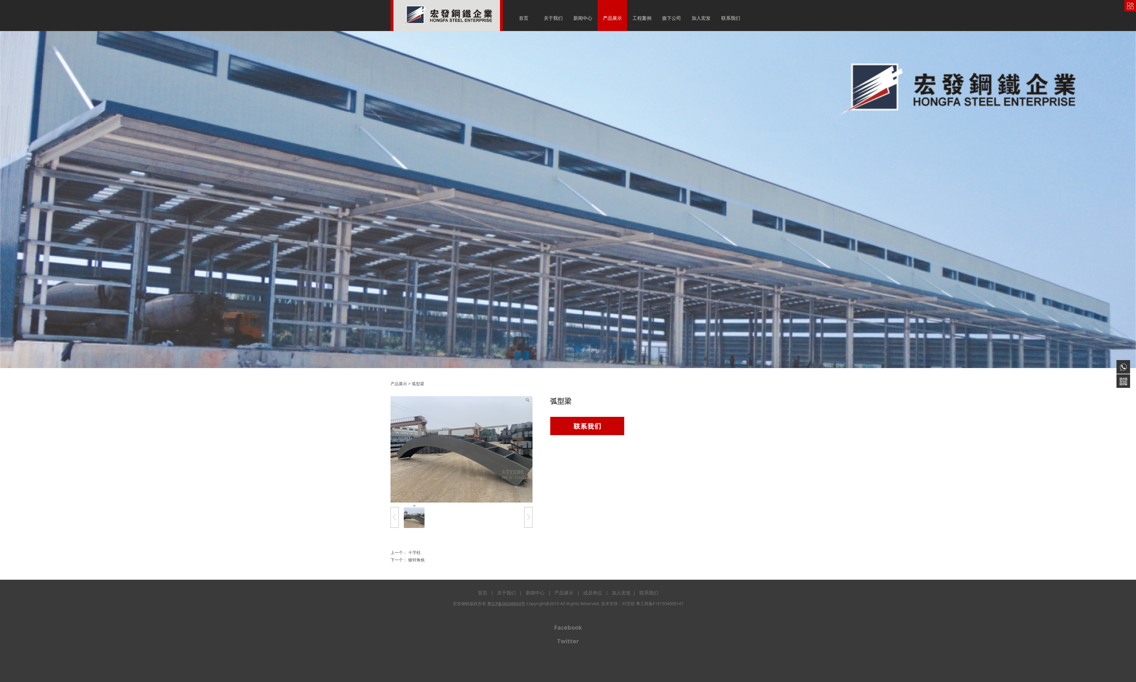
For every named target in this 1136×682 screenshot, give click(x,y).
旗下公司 (671, 18)
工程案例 (641, 18)
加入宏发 (701, 18)
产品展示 (612, 18)
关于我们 (553, 18)
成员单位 (592, 592)
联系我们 (730, 18)
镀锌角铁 (416, 560)
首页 (523, 18)
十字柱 (414, 552)
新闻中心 (582, 18)
